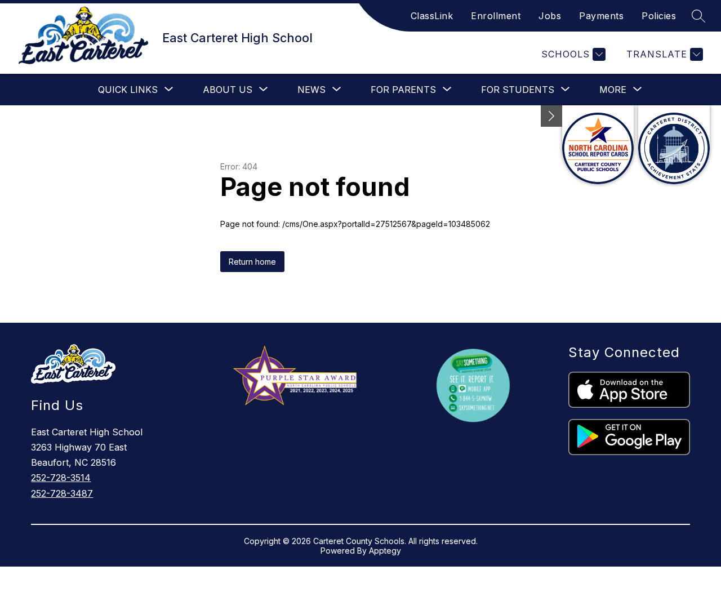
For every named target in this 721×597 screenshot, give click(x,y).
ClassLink (432, 15)
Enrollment (495, 15)
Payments (601, 15)
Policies (659, 15)
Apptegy (385, 550)
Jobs (549, 15)
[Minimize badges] (551, 116)
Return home (252, 261)
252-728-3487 (62, 493)
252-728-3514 (61, 477)
